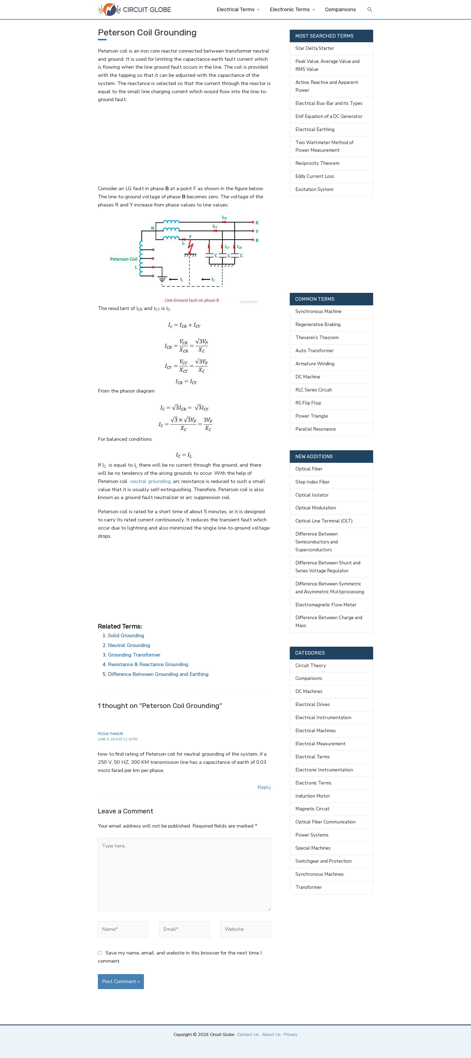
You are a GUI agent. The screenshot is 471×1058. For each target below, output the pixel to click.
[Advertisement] (184, 144)
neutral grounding (150, 481)
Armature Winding (314, 364)
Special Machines (313, 848)
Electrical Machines (315, 731)
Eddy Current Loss (314, 176)
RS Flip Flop (308, 403)
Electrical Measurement (320, 744)
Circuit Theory (310, 665)
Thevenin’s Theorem (317, 338)
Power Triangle (311, 416)
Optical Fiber (308, 469)
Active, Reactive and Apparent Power (326, 86)
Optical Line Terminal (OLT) (324, 521)
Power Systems (311, 835)
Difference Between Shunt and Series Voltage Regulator (327, 567)
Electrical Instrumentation (323, 718)
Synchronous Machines (319, 874)
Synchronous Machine (318, 311)
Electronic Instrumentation (324, 770)
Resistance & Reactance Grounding (148, 664)
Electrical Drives (312, 704)
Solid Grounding (126, 635)
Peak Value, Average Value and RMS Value (327, 65)
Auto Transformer (314, 351)
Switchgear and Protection (323, 861)
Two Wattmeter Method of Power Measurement (324, 146)
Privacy (290, 1035)
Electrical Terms (236, 10)
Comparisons (340, 10)
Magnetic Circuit (312, 809)
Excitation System (314, 189)
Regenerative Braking (317, 324)
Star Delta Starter (314, 48)
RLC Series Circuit (313, 390)
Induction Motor (312, 796)
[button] (370, 10)
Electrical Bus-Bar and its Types (329, 103)
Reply (264, 787)
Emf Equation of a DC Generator (329, 116)
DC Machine (307, 377)
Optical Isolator (312, 495)
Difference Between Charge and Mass (328, 622)
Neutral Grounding (129, 645)
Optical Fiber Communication (325, 822)
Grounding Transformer (134, 654)
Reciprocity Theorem (317, 163)
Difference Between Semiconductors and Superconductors (316, 542)
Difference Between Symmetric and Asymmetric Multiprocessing (329, 588)
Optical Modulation (315, 508)
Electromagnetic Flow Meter (326, 605)
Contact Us (248, 1035)
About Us (271, 1035)
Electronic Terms (290, 10)
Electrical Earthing (314, 129)
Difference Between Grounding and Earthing (158, 674)
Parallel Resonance (315, 429)
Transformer (308, 887)
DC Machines (308, 691)
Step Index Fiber (312, 482)
